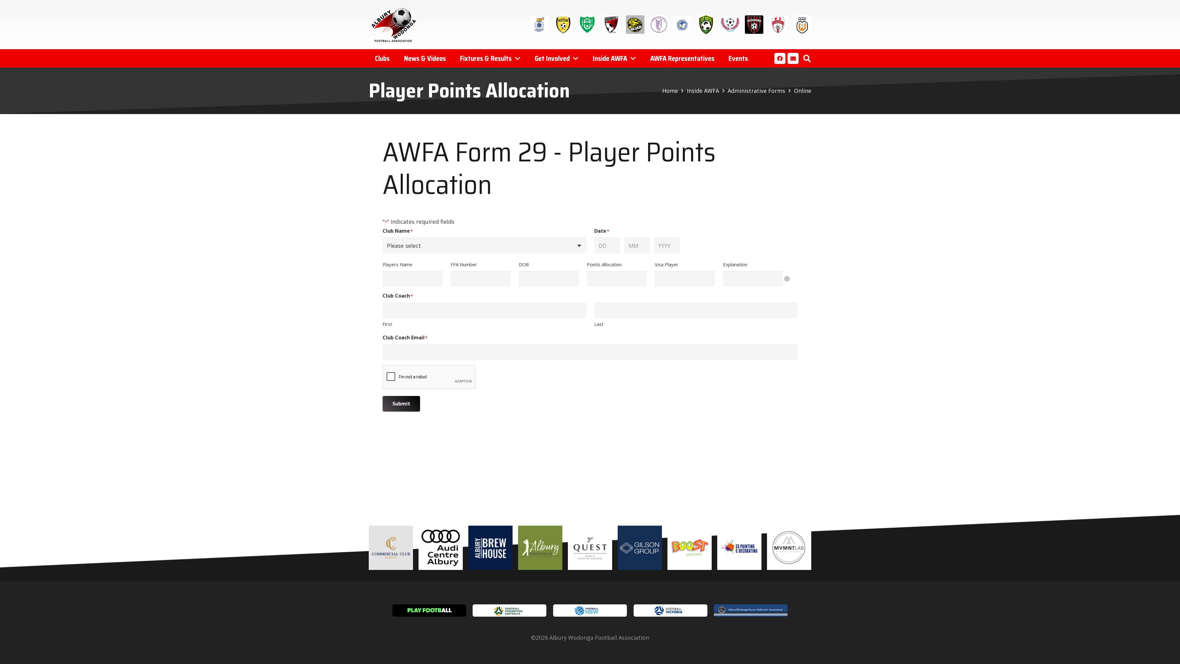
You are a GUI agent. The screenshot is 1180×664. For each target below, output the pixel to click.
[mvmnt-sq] (789, 548)
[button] (807, 58)
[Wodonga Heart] (802, 24)
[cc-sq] (391, 548)
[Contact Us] (793, 58)
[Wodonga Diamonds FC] (778, 24)
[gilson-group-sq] (640, 548)
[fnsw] (590, 610)
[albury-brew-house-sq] (490, 548)
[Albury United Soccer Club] (587, 24)
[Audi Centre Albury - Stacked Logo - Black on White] (441, 548)
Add (787, 278)
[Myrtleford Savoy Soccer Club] (682, 24)
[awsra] (751, 610)
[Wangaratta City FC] (754, 24)
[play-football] (429, 610)
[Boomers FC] (611, 24)
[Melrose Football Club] (658, 24)
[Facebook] (779, 58)
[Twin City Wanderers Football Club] (730, 24)
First (387, 324)
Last (599, 324)
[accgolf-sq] (540, 548)
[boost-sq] (689, 548)
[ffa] (509, 610)
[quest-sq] (590, 548)
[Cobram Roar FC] (635, 24)
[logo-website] (395, 24)
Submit (401, 403)
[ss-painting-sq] (739, 548)
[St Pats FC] (706, 24)
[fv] (670, 610)
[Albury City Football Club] (539, 24)
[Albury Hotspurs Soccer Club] (563, 24)
